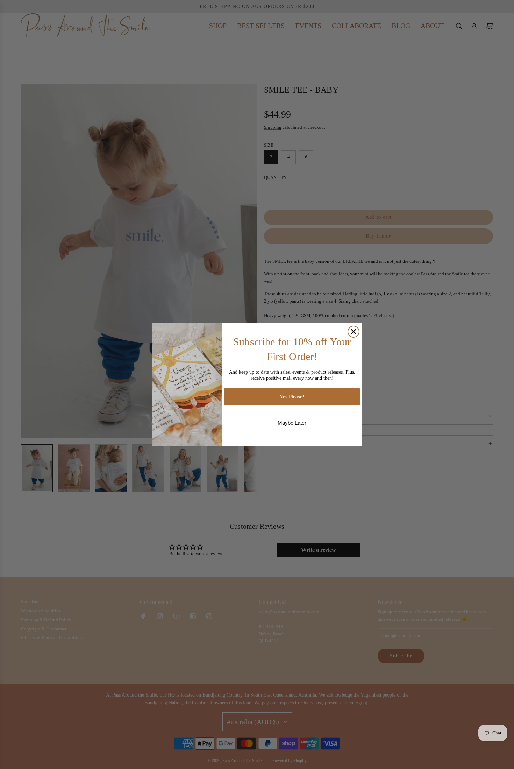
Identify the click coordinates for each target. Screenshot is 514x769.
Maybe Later (292, 423)
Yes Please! (292, 397)
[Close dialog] (353, 331)
